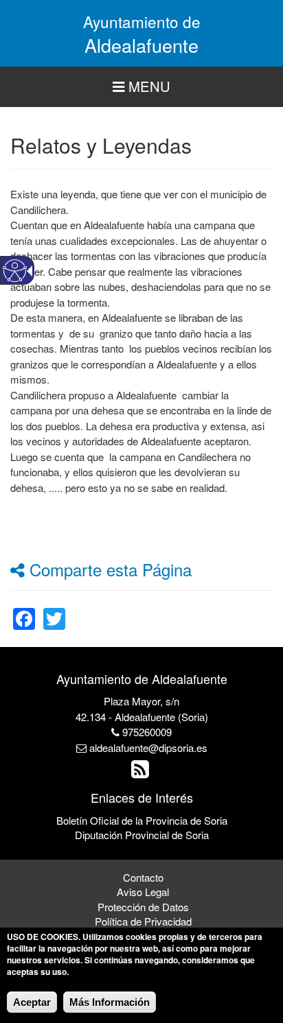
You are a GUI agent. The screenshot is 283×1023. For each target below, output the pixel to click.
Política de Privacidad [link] (143, 921)
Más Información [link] (109, 1002)
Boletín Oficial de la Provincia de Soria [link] (141, 820)
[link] (24, 610)
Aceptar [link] (32, 1002)
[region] (141, 87)
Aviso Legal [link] (143, 891)
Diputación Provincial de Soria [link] (142, 834)
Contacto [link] (143, 877)
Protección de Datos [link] (143, 906)
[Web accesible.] (15, 271)
